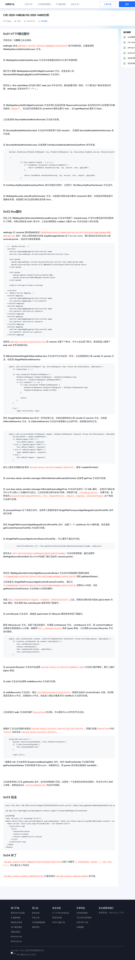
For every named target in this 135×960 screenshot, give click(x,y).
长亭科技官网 (82, 913)
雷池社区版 (57, 918)
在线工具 (74, 4)
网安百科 (36, 927)
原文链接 (44, 21)
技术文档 (36, 913)
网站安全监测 (16, 922)
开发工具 (36, 918)
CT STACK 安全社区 (60, 913)
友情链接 (80, 927)
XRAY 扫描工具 (58, 922)
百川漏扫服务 (16, 927)
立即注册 (108, 4)
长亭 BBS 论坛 (82, 922)
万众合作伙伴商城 (83, 918)
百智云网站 (15, 932)
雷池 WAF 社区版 (18, 913)
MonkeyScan (16, 941)
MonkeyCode (16, 936)
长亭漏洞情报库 (44, 4)
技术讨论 (28, 4)
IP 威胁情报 (61, 4)
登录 (127, 4)
